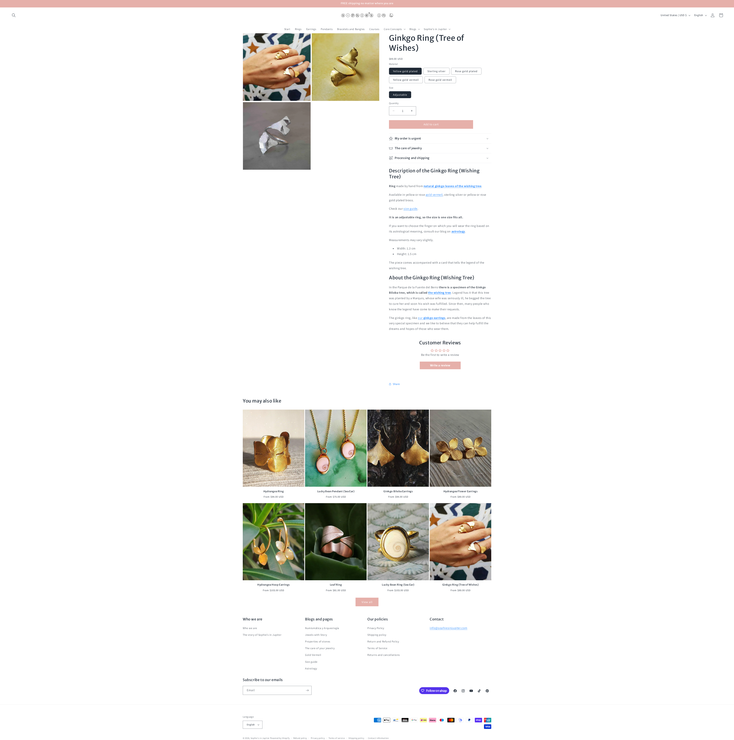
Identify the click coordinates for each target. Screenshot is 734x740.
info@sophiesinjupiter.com (448, 628)
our (431, 318)
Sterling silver (436, 71)
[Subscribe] (307, 690)
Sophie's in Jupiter (260, 738)
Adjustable (400, 94)
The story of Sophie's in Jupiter (262, 634)
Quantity (394, 103)
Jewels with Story (316, 634)
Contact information (378, 738)
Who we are (250, 628)
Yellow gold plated (405, 71)
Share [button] (396, 384)
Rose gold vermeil (440, 79)
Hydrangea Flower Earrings (460, 491)
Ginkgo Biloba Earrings (398, 491)
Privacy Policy (375, 628)
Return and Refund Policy (383, 641)
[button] (14, 15)
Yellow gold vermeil (406, 79)
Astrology (311, 668)
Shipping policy (376, 634)
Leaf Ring (336, 584)
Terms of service (337, 738)
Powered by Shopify (280, 738)
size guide (410, 209)
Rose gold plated (466, 71)
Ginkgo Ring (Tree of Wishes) (460, 584)
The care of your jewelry (320, 648)
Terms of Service (377, 648)
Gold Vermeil (313, 655)
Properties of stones (317, 641)
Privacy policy (318, 738)
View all (367, 602)
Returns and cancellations (383, 655)
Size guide (311, 661)
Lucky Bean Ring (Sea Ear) (398, 584)
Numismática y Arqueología (322, 628)
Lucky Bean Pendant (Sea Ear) (336, 491)
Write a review (440, 365)
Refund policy (300, 738)
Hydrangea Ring (273, 491)
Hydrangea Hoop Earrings (273, 584)
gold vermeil (434, 195)
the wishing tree (439, 293)
